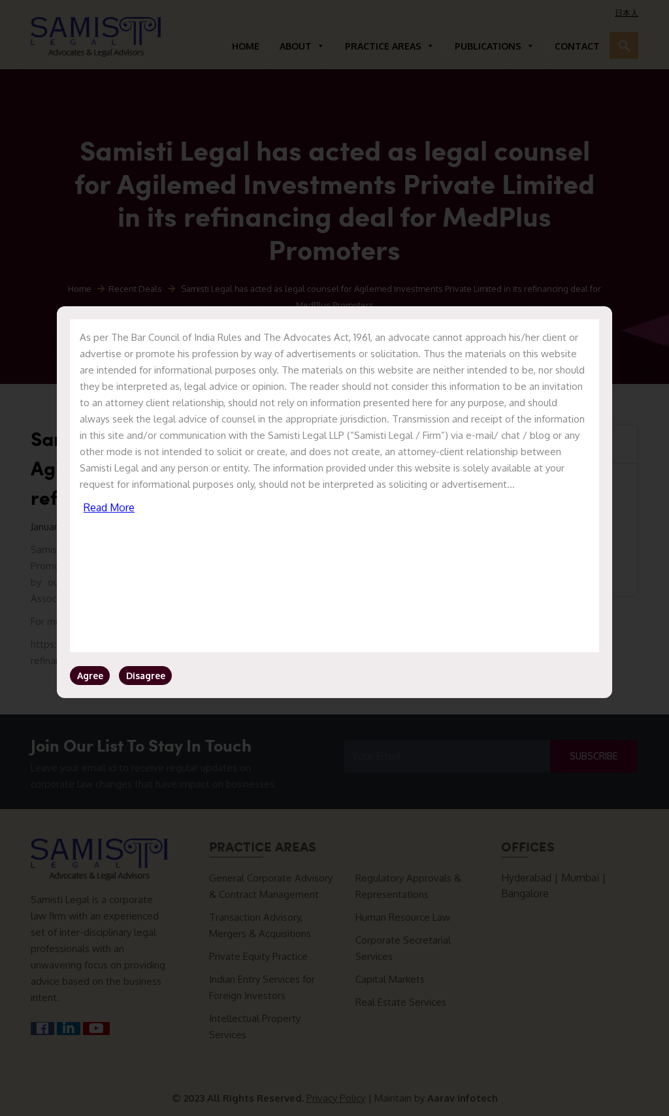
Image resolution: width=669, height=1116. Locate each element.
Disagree (145, 675)
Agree (90, 675)
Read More (109, 507)
